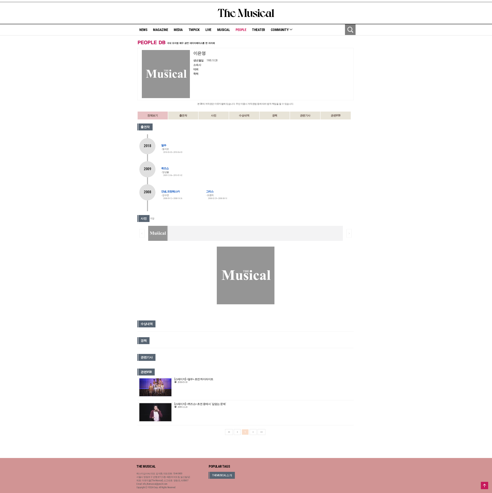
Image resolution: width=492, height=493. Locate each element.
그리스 (210, 191)
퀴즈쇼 (165, 168)
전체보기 (152, 115)
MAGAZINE (160, 30)
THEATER (258, 30)
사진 (213, 115)
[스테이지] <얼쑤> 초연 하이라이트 (193, 379)
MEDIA (178, 30)
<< (229, 432)
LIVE (208, 30)
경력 (274, 115)
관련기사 (305, 115)
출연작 (183, 115)
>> (261, 432)
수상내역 (244, 115)
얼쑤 (163, 145)
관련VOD (336, 115)
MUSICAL (223, 30)
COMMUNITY (280, 30)
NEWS (143, 30)
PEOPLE (241, 30)
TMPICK (194, 30)
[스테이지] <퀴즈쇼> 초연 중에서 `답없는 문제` (200, 403)
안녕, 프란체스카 (170, 191)
